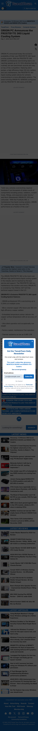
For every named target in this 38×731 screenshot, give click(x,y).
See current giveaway (19, 369)
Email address (9, 373)
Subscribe (28, 376)
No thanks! (19, 381)
